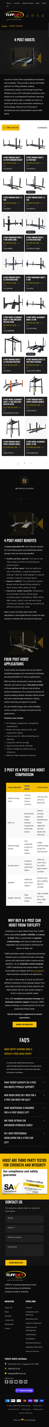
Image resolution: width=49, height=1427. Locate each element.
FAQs (44, 3)
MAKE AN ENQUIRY (24, 1024)
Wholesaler (9, 1324)
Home (4, 26)
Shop (7, 1312)
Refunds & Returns (33, 1343)
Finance (29, 1308)
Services (8, 1316)
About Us (8, 4)
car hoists (37, 971)
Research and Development (31, 1328)
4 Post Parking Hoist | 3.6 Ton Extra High (35, 238)
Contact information (25, 1413)
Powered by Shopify (24, 1406)
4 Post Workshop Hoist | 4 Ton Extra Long (13, 238)
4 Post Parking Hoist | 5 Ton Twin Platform (35, 360)
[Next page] (31, 463)
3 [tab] (21, 499)
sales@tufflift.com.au (17, 1373)
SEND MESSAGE (16, 1263)
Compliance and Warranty (32, 1313)
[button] (38, 15)
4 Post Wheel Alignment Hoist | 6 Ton (35, 318)
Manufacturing (32, 1319)
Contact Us (9, 1320)
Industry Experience (34, 1323)
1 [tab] (14, 499)
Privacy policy (37, 1405)
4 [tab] (24, 499)
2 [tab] (17, 499)
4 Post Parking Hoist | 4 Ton (12, 198)
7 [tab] (35, 499)
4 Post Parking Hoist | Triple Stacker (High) (12, 443)
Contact (17, 3)
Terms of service (13, 1409)
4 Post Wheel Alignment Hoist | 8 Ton (35, 443)
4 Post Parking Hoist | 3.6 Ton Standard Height (12, 158)
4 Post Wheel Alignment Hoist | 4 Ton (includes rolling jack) (12, 319)
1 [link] (18, 463)
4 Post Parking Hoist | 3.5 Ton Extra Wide (12, 278)
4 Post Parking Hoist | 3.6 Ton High (35, 158)
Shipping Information (34, 1347)
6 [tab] (31, 499)
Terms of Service (32, 1351)
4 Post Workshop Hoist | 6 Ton (36, 278)
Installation (30, 1339)
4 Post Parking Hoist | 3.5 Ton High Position (12, 360)
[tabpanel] (24, 484)
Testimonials (31, 1335)
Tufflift (14, 1406)
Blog (37, 3)
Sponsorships (27, 3)
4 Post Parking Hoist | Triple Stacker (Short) (35, 400)
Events (7, 1328)
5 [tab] (28, 499)
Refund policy (26, 1409)
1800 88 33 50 (14, 1369)
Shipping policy (38, 1409)
